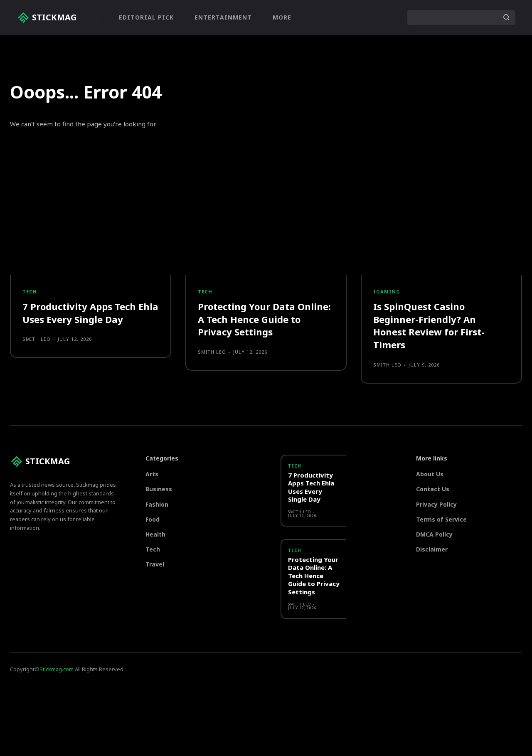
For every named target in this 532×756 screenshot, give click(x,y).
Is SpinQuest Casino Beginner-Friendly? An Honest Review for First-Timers (429, 325)
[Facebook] (357, 17)
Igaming (386, 291)
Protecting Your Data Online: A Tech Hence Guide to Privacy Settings (264, 319)
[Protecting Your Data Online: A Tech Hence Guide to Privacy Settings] (266, 222)
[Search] (506, 17)
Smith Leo (36, 339)
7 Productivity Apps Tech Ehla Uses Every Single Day (90, 312)
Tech (29, 291)
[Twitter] (389, 17)
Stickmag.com (56, 669)
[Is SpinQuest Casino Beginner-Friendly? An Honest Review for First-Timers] (441, 222)
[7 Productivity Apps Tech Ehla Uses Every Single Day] (90, 222)
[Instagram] (373, 17)
